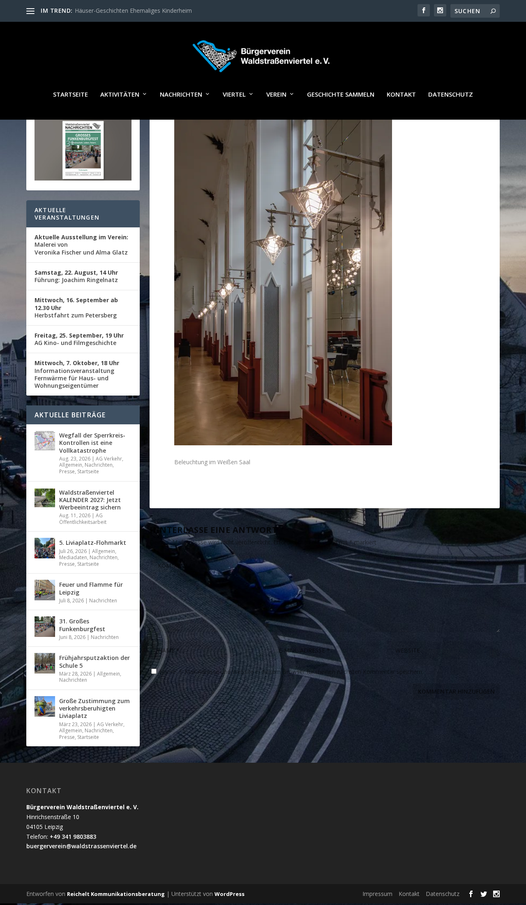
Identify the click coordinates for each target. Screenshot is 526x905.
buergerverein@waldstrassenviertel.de (81, 846)
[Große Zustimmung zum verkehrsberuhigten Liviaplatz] (45, 706)
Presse (67, 471)
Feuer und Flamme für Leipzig (91, 588)
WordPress (230, 894)
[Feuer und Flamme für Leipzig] (45, 590)
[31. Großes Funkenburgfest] (45, 626)
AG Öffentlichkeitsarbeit (82, 518)
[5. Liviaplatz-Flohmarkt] (45, 548)
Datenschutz (450, 94)
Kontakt (401, 94)
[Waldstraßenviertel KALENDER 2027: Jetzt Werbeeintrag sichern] (45, 498)
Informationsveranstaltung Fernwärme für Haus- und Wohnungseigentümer (77, 374)
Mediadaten (73, 557)
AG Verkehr (109, 458)
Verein (276, 94)
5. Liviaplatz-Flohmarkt (92, 542)
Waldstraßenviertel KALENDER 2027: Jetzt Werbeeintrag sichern (90, 499)
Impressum (377, 894)
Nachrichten (181, 94)
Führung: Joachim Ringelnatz (76, 276)
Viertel (234, 94)
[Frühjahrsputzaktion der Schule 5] (45, 663)
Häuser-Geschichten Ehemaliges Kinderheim (133, 10)
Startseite (70, 94)
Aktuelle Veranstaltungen (67, 213)
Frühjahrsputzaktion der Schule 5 (94, 661)
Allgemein (70, 464)
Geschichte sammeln (340, 94)
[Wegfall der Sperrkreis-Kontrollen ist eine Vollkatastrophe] (45, 441)
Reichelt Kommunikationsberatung (116, 894)
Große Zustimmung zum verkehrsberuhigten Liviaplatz (94, 708)
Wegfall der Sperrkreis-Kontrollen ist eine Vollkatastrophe (92, 442)
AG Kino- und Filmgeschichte (79, 339)
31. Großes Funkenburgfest (82, 624)
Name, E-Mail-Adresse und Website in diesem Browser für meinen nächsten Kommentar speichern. (291, 672)
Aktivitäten (119, 94)
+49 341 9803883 (73, 836)
